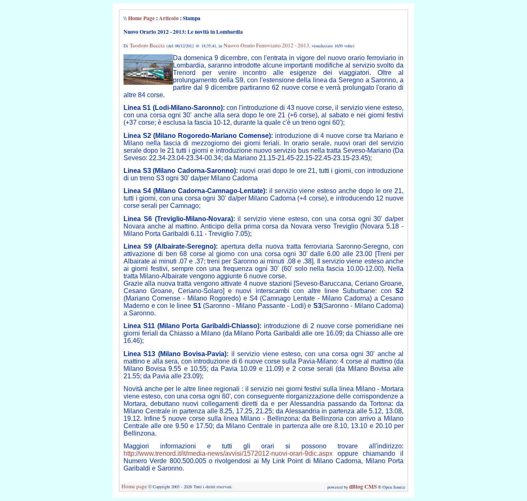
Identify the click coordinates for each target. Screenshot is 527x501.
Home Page (141, 18)
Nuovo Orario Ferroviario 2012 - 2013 (266, 45)
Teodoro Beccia (147, 45)
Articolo (169, 18)
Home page (134, 486)
